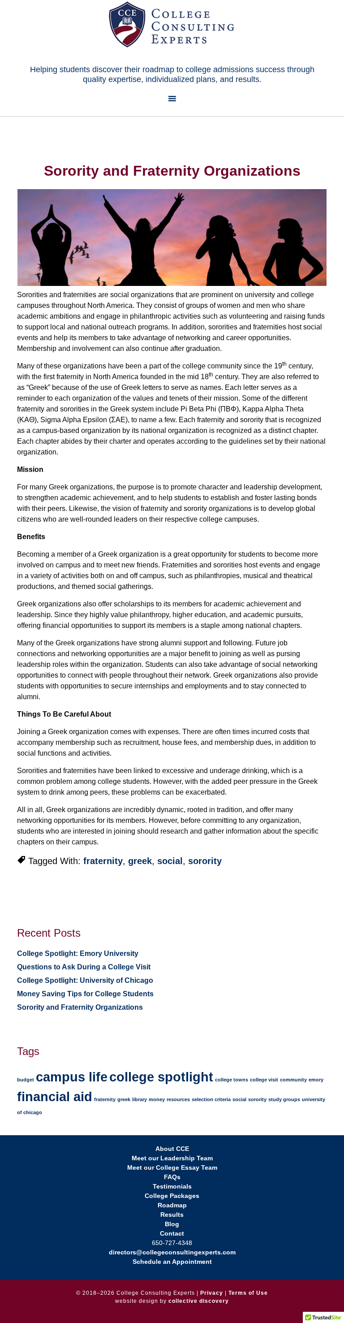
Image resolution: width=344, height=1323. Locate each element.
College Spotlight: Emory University (77, 953)
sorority (205, 861)
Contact (172, 1233)
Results (172, 1214)
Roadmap (172, 1205)
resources (178, 1099)
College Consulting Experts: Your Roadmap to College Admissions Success (172, 24)
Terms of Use (248, 1293)
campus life (72, 1076)
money (157, 1099)
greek (140, 861)
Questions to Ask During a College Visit (83, 967)
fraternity (103, 861)
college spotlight (161, 1076)
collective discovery (198, 1301)
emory (316, 1079)
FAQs (172, 1176)
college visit (264, 1079)
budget (25, 1079)
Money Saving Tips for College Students (85, 994)
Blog (172, 1224)
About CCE (172, 1148)
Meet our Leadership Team (172, 1158)
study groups (284, 1099)
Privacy (211, 1293)
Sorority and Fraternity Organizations (80, 1007)
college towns (231, 1079)
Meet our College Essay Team (172, 1167)
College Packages (172, 1195)
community (293, 1079)
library (139, 1099)
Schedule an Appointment (172, 1261)
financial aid (54, 1096)
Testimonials (172, 1186)
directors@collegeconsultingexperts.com (172, 1252)
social (170, 861)
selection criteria (211, 1099)
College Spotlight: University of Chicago (85, 980)
